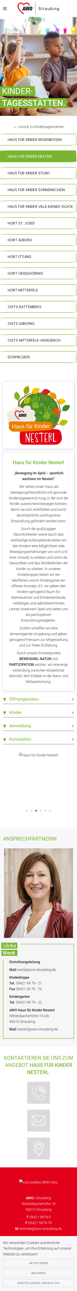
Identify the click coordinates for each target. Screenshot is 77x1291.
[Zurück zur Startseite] (39, 8)
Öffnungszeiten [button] (24, 699)
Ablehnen (38, 1273)
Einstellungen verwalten (38, 1283)
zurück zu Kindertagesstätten (41, 127)
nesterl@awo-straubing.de (37, 1029)
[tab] (26, 811)
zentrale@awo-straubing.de (40, 1229)
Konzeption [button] (20, 739)
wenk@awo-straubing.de (36, 970)
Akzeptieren (38, 1263)
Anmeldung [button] (20, 725)
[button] (5, 8)
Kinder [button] (15, 712)
